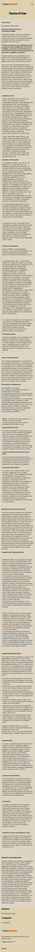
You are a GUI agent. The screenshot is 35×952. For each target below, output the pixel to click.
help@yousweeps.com (13, 731)
